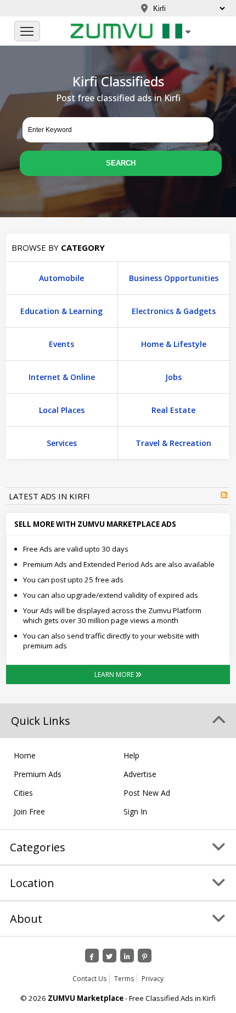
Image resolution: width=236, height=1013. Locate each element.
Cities (23, 793)
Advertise (139, 774)
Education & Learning (61, 311)
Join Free (29, 811)
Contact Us (89, 978)
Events (61, 344)
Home (25, 755)
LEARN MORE (115, 674)
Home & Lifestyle (173, 344)
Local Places (62, 410)
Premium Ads (37, 774)
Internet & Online (62, 377)
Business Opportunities (173, 278)
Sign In (135, 811)
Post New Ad (146, 793)
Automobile (61, 278)
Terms (124, 978)
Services (62, 443)
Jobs (173, 377)
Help (131, 755)
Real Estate (173, 410)
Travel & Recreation (173, 443)
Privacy (153, 978)
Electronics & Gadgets (174, 311)
